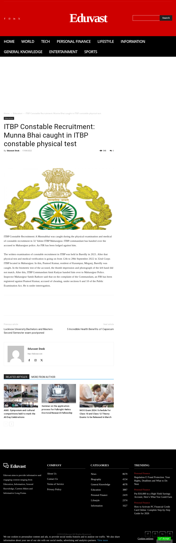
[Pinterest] (23, 158)
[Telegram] (62, 158)
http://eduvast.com (35, 354)
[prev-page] (6, 424)
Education (17, 113)
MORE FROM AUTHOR (43, 377)
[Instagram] (9, 18)
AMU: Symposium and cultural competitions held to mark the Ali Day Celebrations (19, 413)
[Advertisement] (88, 82)
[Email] (54, 158)
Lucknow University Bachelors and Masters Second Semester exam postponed (28, 331)
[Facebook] (4, 18)
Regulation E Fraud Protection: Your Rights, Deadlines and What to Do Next (152, 480)
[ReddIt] (46, 158)
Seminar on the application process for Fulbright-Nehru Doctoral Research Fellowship (57, 409)
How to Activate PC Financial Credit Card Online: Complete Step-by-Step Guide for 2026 (152, 510)
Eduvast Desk (13, 150)
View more (102, 540)
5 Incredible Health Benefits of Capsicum (90, 329)
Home (7, 113)
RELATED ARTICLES (16, 377)
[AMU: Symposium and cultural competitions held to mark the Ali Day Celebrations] (21, 395)
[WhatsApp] (31, 158)
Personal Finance (142, 473)
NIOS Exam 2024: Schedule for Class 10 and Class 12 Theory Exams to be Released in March (95, 413)
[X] (19, 18)
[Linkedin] (14, 18)
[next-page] (11, 424)
